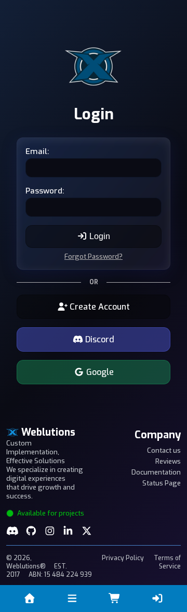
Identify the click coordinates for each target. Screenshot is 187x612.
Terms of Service (167, 562)
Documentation (156, 472)
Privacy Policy (123, 558)
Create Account (99, 306)
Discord (98, 339)
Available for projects (50, 513)
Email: (37, 151)
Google (99, 372)
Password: (44, 191)
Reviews (168, 461)
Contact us (164, 450)
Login (98, 236)
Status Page (161, 483)
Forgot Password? (93, 256)
